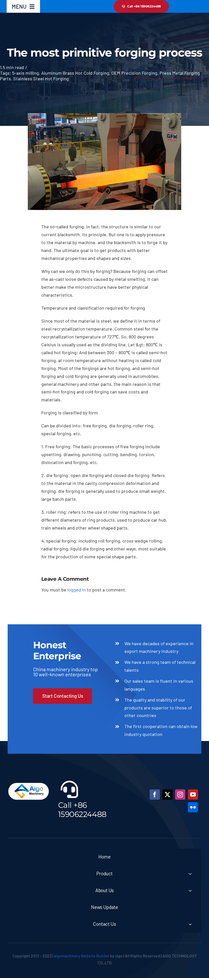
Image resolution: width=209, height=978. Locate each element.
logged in (76, 589)
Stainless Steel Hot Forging (41, 78)
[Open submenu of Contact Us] (190, 924)
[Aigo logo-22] (29, 781)
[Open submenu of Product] (190, 873)
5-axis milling (25, 73)
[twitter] (167, 794)
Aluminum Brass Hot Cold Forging (75, 73)
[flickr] (193, 807)
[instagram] (180, 794)
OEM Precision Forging (134, 73)
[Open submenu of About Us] (190, 890)
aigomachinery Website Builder (81, 955)
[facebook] (155, 794)
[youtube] (193, 794)
